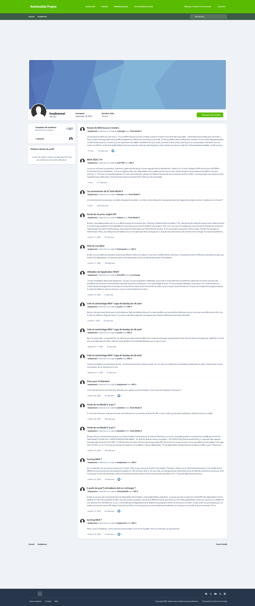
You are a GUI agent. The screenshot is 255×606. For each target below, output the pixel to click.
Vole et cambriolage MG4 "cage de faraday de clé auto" (114, 303)
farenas (120, 194)
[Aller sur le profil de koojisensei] (82, 129)
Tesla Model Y (136, 131)
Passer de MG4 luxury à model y (103, 127)
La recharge (135, 275)
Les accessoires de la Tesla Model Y (105, 191)
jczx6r (119, 307)
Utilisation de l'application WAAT (103, 271)
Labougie (121, 131)
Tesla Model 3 (136, 408)
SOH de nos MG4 (95, 246)
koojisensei (92, 131)
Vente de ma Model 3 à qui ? (101, 404)
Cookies (48, 601)
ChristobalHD (123, 491)
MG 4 (131, 163)
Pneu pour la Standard (98, 381)
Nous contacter (36, 601)
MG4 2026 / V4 (94, 159)
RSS (56, 601)
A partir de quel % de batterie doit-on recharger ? (111, 488)
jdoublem (121, 408)
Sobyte (120, 217)
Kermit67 (121, 275)
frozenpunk (122, 249)
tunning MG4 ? (94, 459)
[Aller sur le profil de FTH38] (71, 139)
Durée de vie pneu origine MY (101, 214)
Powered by (214, 601)
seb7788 (120, 163)
